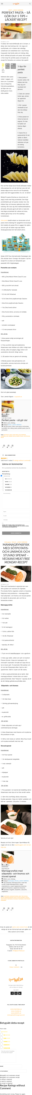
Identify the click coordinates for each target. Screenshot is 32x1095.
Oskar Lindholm (14, 967)
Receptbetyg (5, 471)
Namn (1, 1066)
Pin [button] (8, 414)
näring (10, 436)
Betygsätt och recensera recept (10, 1075)
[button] (2, 64)
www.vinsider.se (16, 1011)
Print (4, 414)
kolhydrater (22, 434)
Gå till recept (7, 66)
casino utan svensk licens (20, 927)
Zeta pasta (4, 220)
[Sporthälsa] (16, 3)
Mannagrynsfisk (14, 896)
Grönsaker (7, 542)
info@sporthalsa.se (18, 950)
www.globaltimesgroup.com (16, 1015)
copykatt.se (18, 396)
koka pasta (16, 434)
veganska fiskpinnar (18, 898)
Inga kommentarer (10, 455)
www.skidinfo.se (16, 1013)
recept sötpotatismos (19, 897)
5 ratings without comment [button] (21, 460)
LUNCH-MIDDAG (18, 10)
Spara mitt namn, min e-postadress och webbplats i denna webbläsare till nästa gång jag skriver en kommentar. (15, 526)
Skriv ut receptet (13, 67)
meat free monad (23, 896)
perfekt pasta (19, 436)
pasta (14, 436)
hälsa (10, 434)
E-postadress (4, 1071)
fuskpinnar (6, 896)
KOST (10, 10)
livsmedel (3, 436)
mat (7, 436)
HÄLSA (14, 542)
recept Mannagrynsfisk (7, 897)
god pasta (6, 434)
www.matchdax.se (16, 1009)
